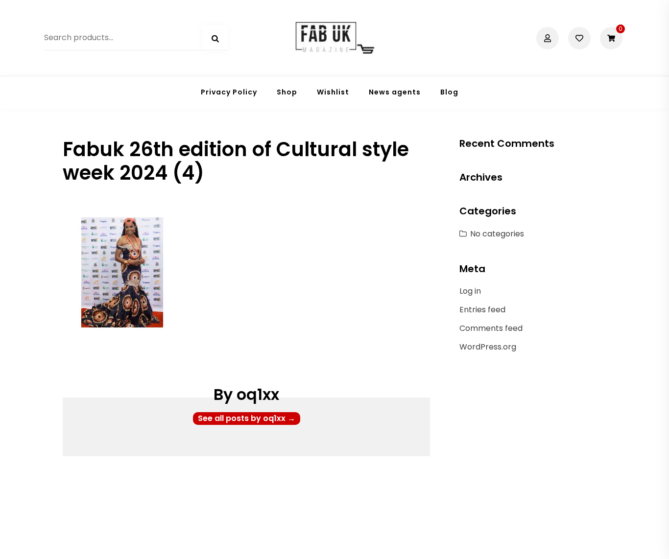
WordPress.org (487, 346)
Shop (287, 92)
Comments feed (491, 328)
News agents (395, 92)
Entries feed (482, 309)
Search (215, 38)
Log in (470, 291)
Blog (449, 92)
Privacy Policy (229, 92)
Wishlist (333, 92)
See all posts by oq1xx (246, 418)
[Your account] (548, 38)
